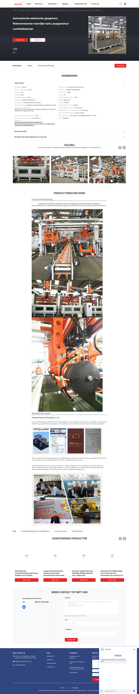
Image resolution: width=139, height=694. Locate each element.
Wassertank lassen (32, 10)
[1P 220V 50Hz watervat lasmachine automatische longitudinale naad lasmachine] (55, 556)
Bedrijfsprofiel (50, 656)
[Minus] (134, 649)
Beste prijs (20, 40)
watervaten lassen (60, 531)
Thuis (14, 10)
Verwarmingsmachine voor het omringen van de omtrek (77, 668)
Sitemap (63, 688)
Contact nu (71, 640)
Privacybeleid (75, 688)
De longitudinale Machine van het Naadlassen (35, 531)
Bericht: (68, 597)
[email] (24, 607)
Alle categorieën (74, 672)
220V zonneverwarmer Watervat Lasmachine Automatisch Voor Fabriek (111, 573)
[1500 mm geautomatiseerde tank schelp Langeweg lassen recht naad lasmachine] (83, 556)
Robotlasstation (77, 531)
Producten (21, 10)
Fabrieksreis (50, 659)
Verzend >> (98, 679)
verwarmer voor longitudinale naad (77, 662)
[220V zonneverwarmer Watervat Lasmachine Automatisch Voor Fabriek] (112, 556)
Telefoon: (69, 629)
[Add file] (101, 691)
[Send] (134, 691)
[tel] (29, 607)
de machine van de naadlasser (74, 657)
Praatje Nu (37, 40)
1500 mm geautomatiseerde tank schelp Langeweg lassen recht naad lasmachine (83, 573)
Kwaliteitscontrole (51, 663)
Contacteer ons (51, 667)
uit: (67, 620)
